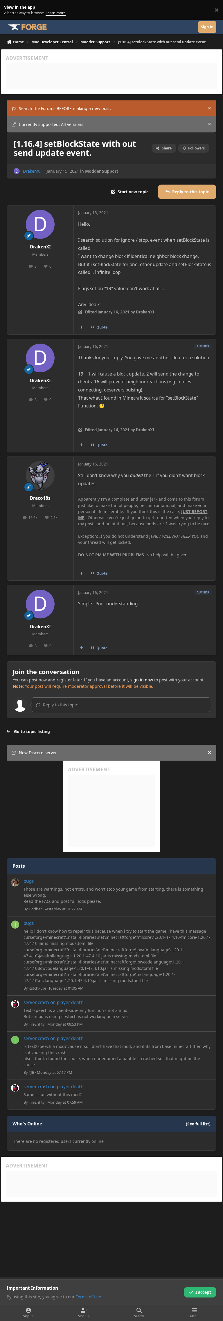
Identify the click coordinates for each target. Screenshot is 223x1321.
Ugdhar (35, 909)
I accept (203, 1292)
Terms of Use (88, 1297)
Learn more (11, 10)
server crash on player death (54, 1002)
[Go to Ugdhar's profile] (15, 882)
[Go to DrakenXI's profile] (17, 171)
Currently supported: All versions (51, 124)
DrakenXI (32, 171)
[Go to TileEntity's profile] (15, 1004)
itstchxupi (37, 988)
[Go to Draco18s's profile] (40, 475)
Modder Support (101, 171)
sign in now (141, 680)
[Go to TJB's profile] (15, 1040)
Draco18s (40, 498)
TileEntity (37, 1024)
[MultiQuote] (81, 327)
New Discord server (38, 752)
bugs (29, 881)
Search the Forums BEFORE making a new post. (65, 108)
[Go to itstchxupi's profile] (15, 925)
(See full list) (198, 1124)
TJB (31, 1072)
